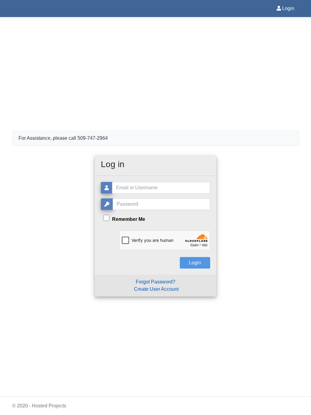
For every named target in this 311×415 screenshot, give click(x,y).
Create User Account (156, 289)
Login (287, 8)
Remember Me (128, 219)
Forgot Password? (155, 281)
